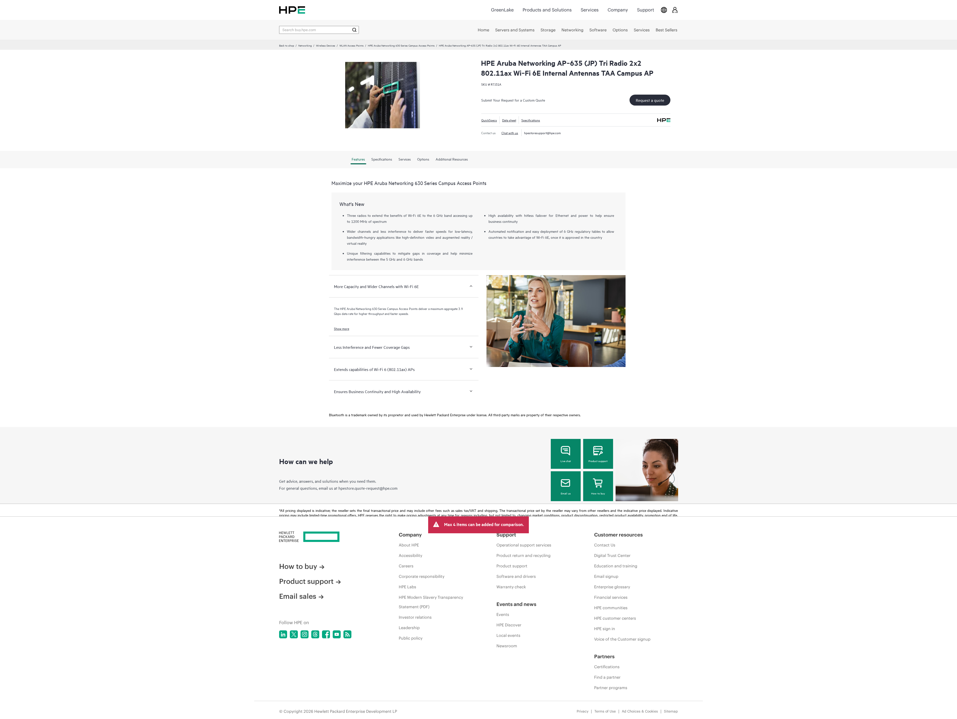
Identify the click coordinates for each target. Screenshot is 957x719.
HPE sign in (604, 628)
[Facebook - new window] (326, 634)
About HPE (409, 544)
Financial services (611, 597)
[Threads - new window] (315, 634)
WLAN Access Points (351, 45)
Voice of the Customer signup (622, 639)
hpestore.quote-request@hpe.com (368, 488)
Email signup (606, 576)
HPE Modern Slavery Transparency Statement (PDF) (431, 602)
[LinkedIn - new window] (283, 634)
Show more (341, 328)
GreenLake (502, 10)
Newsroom (506, 645)
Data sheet (509, 120)
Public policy (410, 638)
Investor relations (415, 617)
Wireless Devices (325, 45)
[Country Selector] (664, 9)
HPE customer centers (615, 618)
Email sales (297, 596)
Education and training (615, 565)
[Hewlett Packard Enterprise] (292, 9)
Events (502, 614)
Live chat (565, 461)
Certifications (607, 666)
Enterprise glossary (612, 586)
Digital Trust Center (612, 555)
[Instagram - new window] (305, 634)
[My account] (675, 9)
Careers (406, 565)
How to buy (598, 493)
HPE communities (611, 607)
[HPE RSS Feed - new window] (347, 634)
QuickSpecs (489, 120)
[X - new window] (294, 634)
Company (618, 10)
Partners (604, 656)
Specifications (530, 120)
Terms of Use (605, 711)
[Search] (354, 30)
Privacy (582, 711)
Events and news (516, 604)
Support (645, 10)
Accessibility (410, 555)
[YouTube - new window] (337, 634)
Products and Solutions (547, 10)
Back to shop (286, 45)
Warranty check (511, 586)
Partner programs (610, 687)
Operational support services (523, 544)
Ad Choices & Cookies (640, 711)
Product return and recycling (523, 555)
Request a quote (650, 100)
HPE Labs (407, 586)
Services (590, 10)
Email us (566, 493)
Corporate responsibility (421, 576)
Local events (508, 635)
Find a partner (607, 677)
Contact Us (604, 544)
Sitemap (671, 711)
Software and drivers (516, 576)
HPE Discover (508, 624)
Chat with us (509, 132)
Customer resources (618, 535)
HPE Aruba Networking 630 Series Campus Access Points (401, 45)
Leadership (409, 627)
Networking (305, 45)
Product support (598, 461)
